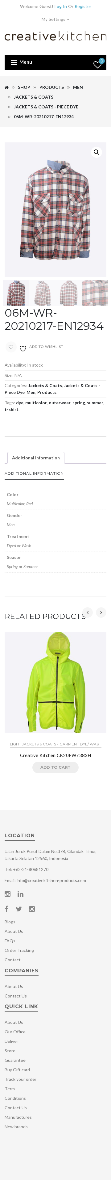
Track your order (20, 1079)
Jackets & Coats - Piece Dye (46, 106)
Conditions (15, 1098)
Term (10, 1088)
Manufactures (18, 1117)
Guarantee (15, 1060)
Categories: (16, 385)
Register (83, 6)
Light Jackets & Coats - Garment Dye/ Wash (55, 744)
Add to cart (55, 767)
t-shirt (11, 409)
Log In (61, 6)
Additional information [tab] (36, 457)
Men (78, 87)
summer (95, 402)
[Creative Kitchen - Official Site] (55, 40)
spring (78, 402)
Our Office (15, 1031)
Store (10, 1050)
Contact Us (16, 995)
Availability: (15, 365)
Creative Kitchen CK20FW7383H (55, 755)
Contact (13, 959)
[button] (96, 152)
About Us (14, 931)
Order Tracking (19, 950)
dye (19, 402)
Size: (9, 375)
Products (51, 87)
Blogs (10, 921)
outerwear (60, 402)
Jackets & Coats (33, 97)
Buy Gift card (17, 1069)
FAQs (10, 940)
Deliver (11, 1041)
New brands (16, 1126)
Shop (24, 87)
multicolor (36, 402)
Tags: (10, 402)
